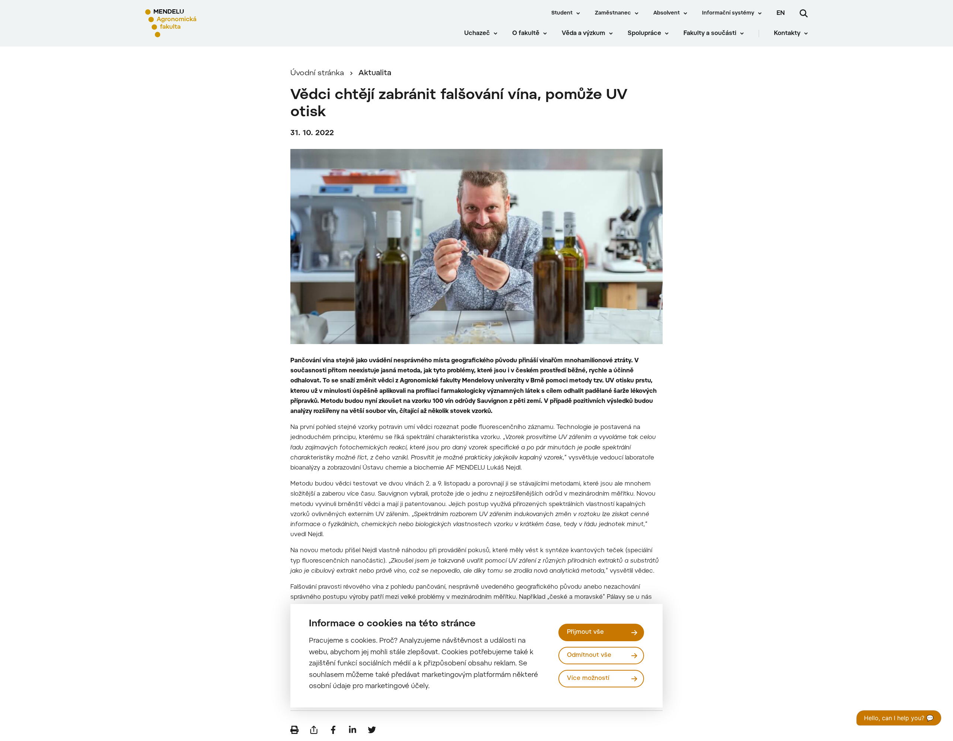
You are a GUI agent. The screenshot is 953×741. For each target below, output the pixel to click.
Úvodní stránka (317, 73)
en (781, 13)
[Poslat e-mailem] (314, 730)
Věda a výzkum (583, 33)
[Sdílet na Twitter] (372, 730)
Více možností (588, 678)
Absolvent (666, 13)
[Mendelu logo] (190, 23)
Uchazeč (477, 33)
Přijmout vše (585, 632)
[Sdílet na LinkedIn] (352, 730)
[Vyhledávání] (804, 13)
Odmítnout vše (589, 655)
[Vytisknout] (294, 730)
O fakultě (525, 33)
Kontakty (787, 33)
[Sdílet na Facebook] (333, 730)
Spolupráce (644, 33)
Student (562, 13)
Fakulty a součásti (709, 33)
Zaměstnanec (613, 13)
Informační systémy (728, 13)
